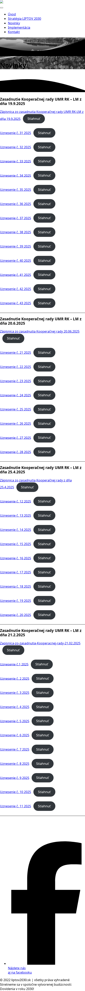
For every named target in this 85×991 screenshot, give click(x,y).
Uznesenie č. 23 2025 (15, 381)
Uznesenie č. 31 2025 (15, 133)
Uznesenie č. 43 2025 (15, 303)
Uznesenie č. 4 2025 (14, 707)
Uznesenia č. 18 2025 (15, 586)
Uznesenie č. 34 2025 (15, 175)
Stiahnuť (33, 118)
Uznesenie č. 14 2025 (15, 530)
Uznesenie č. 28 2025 (15, 452)
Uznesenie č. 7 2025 (14, 749)
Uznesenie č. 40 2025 (15, 260)
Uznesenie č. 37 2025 (15, 218)
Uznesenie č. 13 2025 (15, 515)
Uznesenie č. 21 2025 (15, 352)
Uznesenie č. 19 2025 (15, 601)
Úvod (12, 14)
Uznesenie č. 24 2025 (15, 395)
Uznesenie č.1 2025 (14, 664)
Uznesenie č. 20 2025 (15, 615)
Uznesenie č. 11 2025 (15, 806)
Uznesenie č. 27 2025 (15, 437)
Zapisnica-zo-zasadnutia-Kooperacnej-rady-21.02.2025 (40, 643)
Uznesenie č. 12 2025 (15, 501)
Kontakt (14, 32)
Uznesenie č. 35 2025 (15, 189)
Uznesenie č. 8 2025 (14, 763)
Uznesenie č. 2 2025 (14, 678)
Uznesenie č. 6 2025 (14, 735)
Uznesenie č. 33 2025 (15, 161)
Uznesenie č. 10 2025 (15, 792)
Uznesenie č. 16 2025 (15, 558)
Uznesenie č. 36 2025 (15, 204)
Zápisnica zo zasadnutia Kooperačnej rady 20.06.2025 (39, 331)
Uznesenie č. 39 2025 (15, 246)
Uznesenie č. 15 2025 (15, 544)
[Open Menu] (1, 7)
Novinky (14, 23)
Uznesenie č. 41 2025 (15, 274)
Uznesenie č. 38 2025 (15, 232)
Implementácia (19, 27)
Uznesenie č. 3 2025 (14, 692)
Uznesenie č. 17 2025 (15, 572)
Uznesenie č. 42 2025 (15, 289)
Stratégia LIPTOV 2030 (24, 18)
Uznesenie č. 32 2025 (15, 147)
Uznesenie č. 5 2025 (14, 721)
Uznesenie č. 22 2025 (15, 367)
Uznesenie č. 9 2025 (14, 777)
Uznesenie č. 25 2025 (15, 409)
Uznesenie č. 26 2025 (15, 423)
